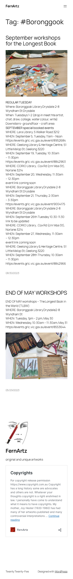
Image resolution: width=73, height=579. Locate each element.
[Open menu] (65, 6)
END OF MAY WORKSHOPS (36, 293)
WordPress (61, 571)
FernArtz (12, 6)
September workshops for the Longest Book (33, 41)
